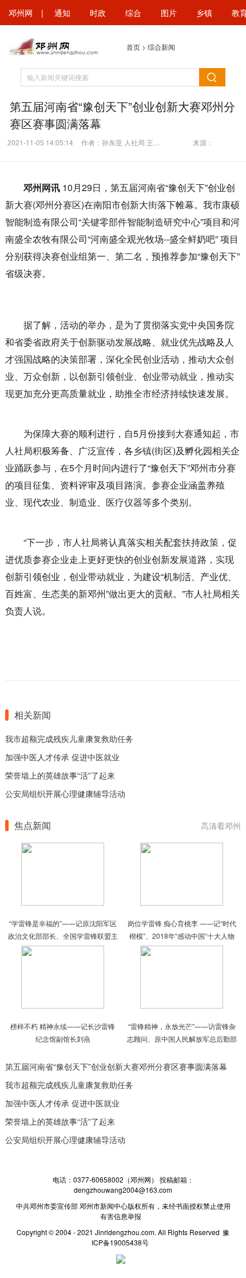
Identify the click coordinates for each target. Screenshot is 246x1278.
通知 (62, 12)
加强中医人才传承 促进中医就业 (62, 757)
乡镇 (204, 12)
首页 (133, 46)
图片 (169, 12)
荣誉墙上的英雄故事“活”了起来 (60, 775)
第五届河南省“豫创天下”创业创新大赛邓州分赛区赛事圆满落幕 (116, 1066)
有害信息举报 (120, 1216)
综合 (133, 12)
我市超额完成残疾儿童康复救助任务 (69, 738)
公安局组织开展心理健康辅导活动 (65, 793)
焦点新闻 (32, 825)
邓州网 (21, 12)
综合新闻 (161, 46)
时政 (98, 12)
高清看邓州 (221, 825)
